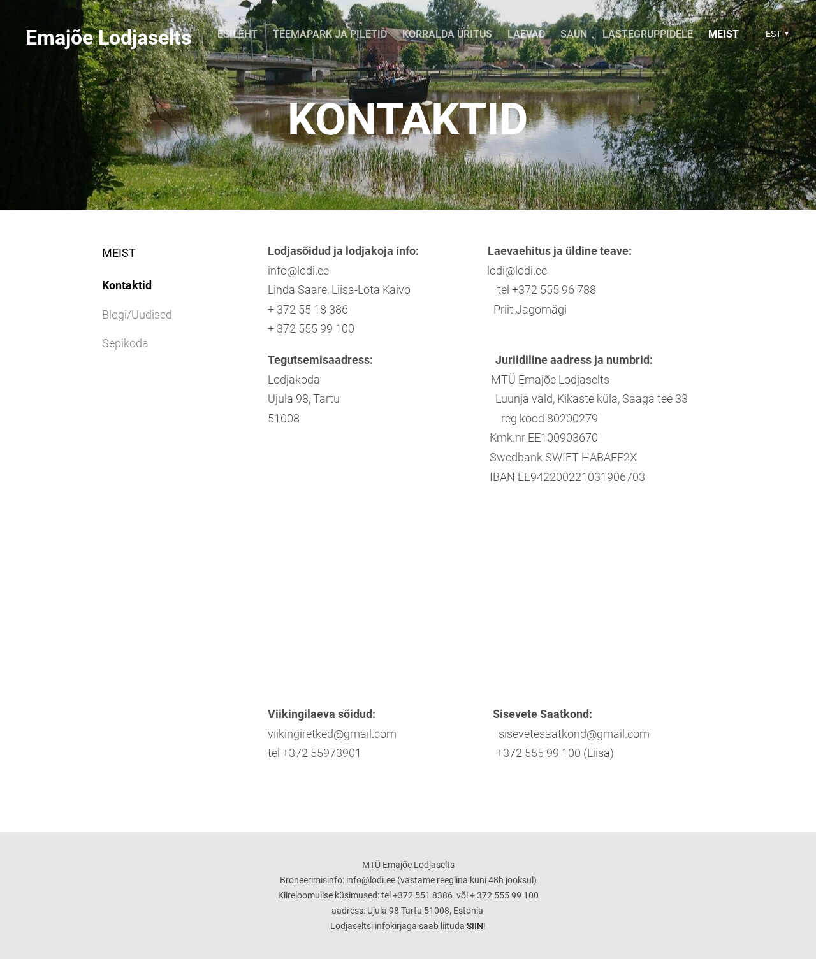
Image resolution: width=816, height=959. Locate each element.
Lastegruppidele (647, 34)
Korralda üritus (447, 34)
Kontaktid (127, 285)
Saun (573, 34)
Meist (723, 34)
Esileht (237, 34)
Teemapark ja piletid (330, 34)
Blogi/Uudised (137, 314)
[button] (775, 33)
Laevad (526, 34)
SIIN (475, 926)
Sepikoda (125, 343)
